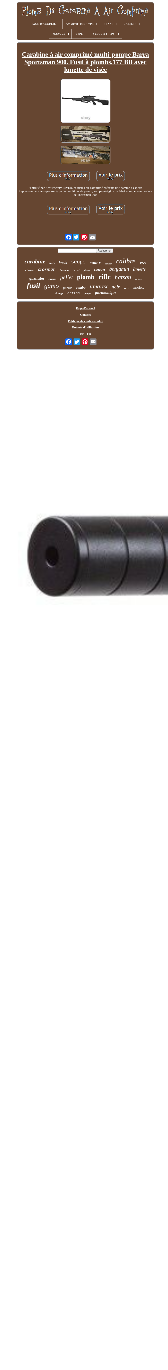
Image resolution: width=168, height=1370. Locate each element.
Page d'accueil (85, 308)
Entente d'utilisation (85, 327)
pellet (66, 277)
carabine (35, 261)
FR (89, 333)
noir (116, 286)
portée (67, 287)
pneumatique (105, 292)
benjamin (119, 269)
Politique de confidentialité (85, 321)
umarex (99, 286)
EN (82, 333)
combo (81, 287)
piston (87, 270)
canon (99, 269)
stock (143, 263)
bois (52, 263)
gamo (51, 285)
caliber (138, 279)
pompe (87, 293)
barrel (76, 270)
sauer (95, 263)
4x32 (126, 288)
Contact (85, 314)
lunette (139, 269)
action (73, 293)
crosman (47, 269)
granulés (36, 278)
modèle (138, 287)
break (63, 263)
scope (78, 262)
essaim (52, 278)
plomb (85, 276)
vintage (59, 293)
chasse (29, 270)
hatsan (123, 277)
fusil (33, 285)
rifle (105, 276)
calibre (125, 261)
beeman (64, 270)
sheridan (108, 264)
